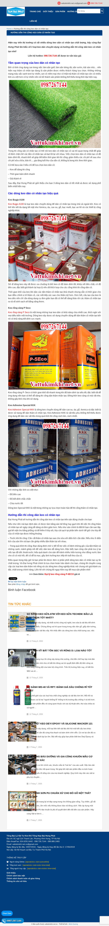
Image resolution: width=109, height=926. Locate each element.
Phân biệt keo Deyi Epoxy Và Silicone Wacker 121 (60, 723)
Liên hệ (33, 21)
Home (9, 29)
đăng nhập (20, 584)
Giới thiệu (48, 11)
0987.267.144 (14, 920)
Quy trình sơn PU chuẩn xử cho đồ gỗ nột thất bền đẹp (59, 795)
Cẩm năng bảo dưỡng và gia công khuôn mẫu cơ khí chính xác (59, 758)
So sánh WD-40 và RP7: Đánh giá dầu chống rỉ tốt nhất (59, 689)
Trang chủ (35, 11)
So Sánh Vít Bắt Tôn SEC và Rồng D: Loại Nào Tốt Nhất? (59, 652)
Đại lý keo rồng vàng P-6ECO (59, 574)
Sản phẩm (60, 11)
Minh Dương (73, 924)
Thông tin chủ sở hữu (17, 881)
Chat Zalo (7, 913)
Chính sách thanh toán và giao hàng (23, 878)
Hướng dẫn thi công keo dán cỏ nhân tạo (33, 32)
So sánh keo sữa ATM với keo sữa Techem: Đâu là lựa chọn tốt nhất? (60, 616)
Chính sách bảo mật (16, 876)
